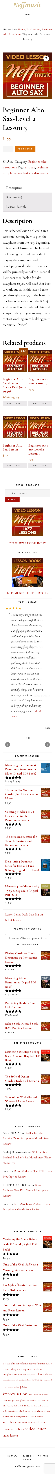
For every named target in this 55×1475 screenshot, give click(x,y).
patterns (32, 1380)
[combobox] (27, 905)
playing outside (43, 1380)
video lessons (40, 173)
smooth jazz (26, 1391)
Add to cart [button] (14, 403)
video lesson (36, 1398)
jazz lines (33, 1363)
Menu (28, 14)
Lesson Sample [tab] (16, 207)
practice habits (9, 1385)
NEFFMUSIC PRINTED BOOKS (27, 593)
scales (19, 1391)
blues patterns (31, 1344)
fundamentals (47, 1349)
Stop (28, 707)
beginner (27, 1338)
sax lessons (40, 1386)
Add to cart (25, 149)
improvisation (13, 1356)
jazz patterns (43, 1363)
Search (12, 500)
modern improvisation (10, 1380)
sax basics (24, 173)
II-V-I (5, 1356)
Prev (7, 713)
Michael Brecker (30, 1375)
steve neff (35, 1391)
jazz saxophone (19, 1369)
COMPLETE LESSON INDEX (27, 543)
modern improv (43, 1375)
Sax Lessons (33, 29)
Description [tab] (14, 188)
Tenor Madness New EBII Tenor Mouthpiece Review (25, 1159)
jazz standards (43, 1369)
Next (47, 713)
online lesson (23, 1380)
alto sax (30, 167)
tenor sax (44, 1391)
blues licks (22, 1343)
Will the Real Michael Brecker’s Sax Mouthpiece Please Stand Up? (27, 1126)
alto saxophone (19, 1332)
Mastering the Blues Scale (15, 1375)
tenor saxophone (14, 1398)
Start (26, 707)
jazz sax (7, 1369)
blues (15, 1343)
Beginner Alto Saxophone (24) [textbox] (27, 907)
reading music (21, 1385)
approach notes (37, 1332)
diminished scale (12, 1349)
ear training (37, 1348)
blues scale (42, 1343)
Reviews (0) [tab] (14, 197)
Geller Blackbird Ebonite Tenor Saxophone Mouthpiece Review (26, 1107)
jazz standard (31, 1369)
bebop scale (16, 1338)
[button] (46, 58)
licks (4, 1375)
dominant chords (25, 1349)
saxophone (10, 1391)
